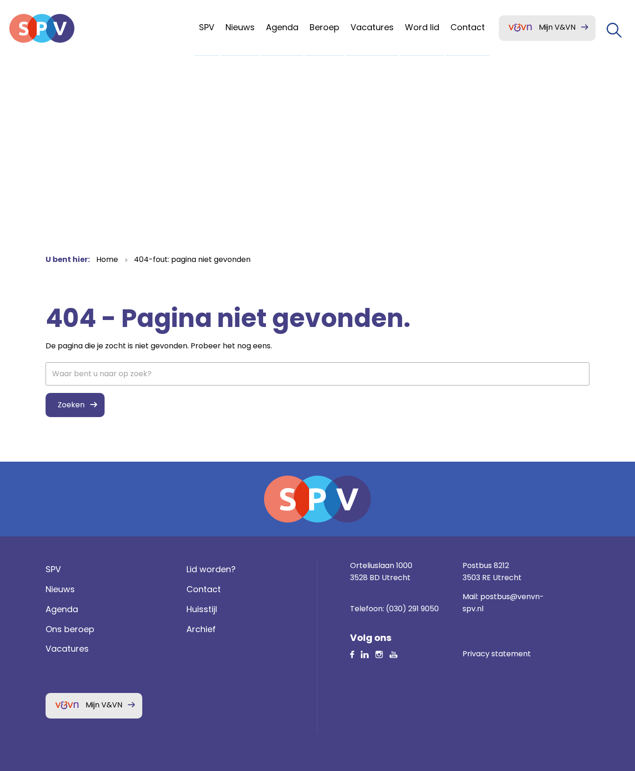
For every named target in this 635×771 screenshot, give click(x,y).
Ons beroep (70, 629)
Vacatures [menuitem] (372, 27)
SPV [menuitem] (206, 27)
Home (107, 259)
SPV (53, 569)
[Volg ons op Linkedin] (352, 653)
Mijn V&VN (557, 27)
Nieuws (60, 589)
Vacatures (67, 648)
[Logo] (41, 28)
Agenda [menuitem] (282, 27)
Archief (201, 629)
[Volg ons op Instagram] (379, 653)
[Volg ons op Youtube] (393, 653)
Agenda (62, 609)
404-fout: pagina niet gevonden (192, 259)
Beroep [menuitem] (324, 27)
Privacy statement (497, 653)
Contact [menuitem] (467, 27)
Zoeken (71, 404)
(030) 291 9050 (412, 608)
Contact (203, 589)
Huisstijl (201, 609)
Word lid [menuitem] (422, 27)
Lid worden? (211, 569)
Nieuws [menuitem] (240, 27)
